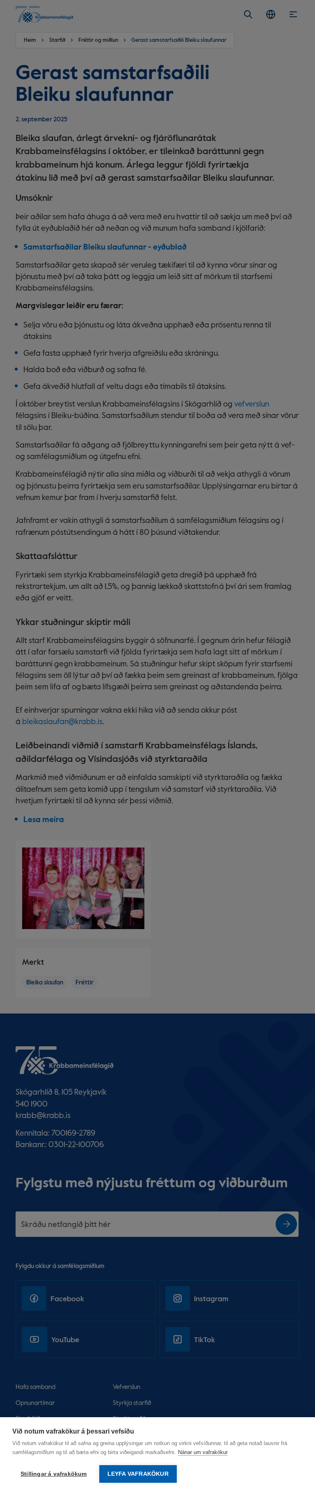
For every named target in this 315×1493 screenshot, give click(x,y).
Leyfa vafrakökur (138, 1474)
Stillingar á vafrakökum (54, 1474)
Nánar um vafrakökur (203, 1452)
